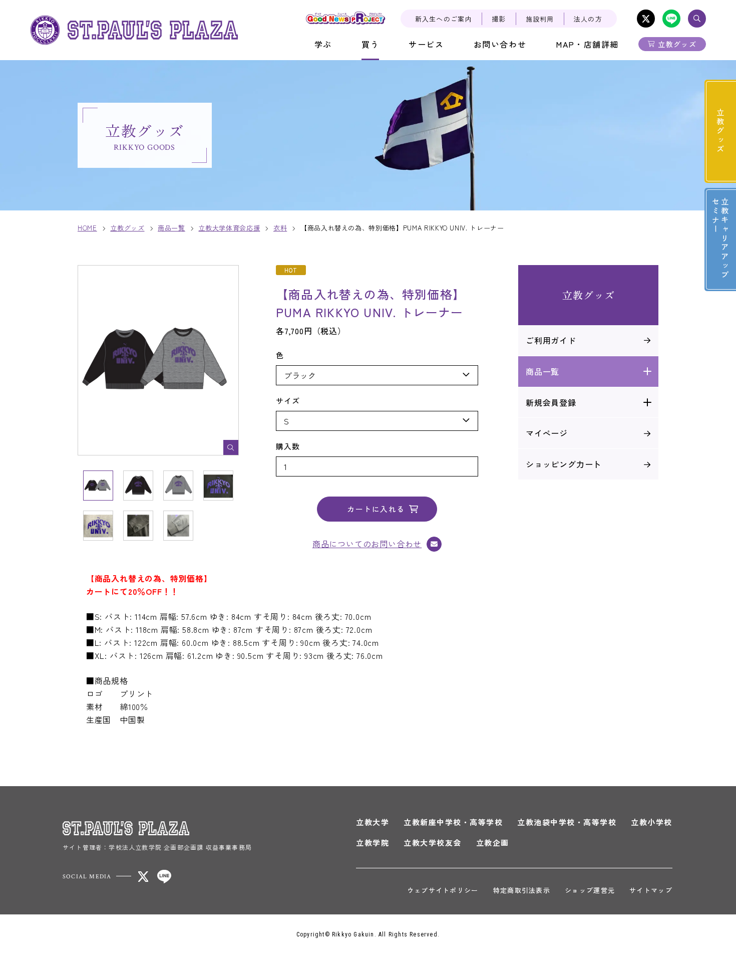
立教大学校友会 (433, 842)
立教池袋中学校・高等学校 (566, 822)
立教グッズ (677, 44)
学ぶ (323, 44)
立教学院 (372, 842)
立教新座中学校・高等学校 (453, 822)
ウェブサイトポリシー (443, 890)
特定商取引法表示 (521, 890)
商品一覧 (542, 371)
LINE (671, 19)
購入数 (287, 446)
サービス (426, 44)
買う (370, 44)
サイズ (287, 400)
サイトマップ (650, 890)
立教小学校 (651, 822)
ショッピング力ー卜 (563, 464)
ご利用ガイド (551, 340)
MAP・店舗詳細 (587, 44)
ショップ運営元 (590, 890)
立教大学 (372, 822)
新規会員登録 (551, 402)
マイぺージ (547, 433)
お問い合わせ (500, 44)
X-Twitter (646, 19)
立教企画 (492, 842)
